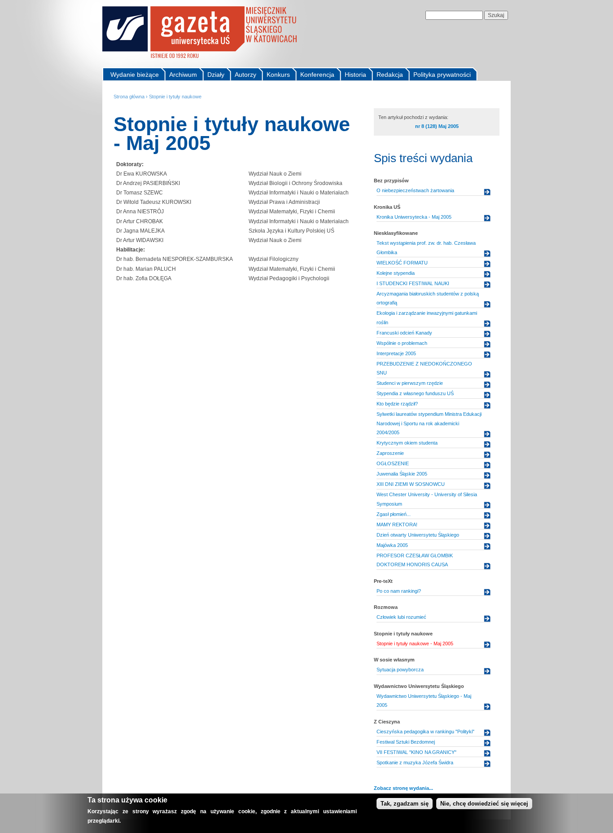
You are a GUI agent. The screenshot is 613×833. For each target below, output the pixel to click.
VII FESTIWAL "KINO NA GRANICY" (416, 752)
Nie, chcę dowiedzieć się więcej (484, 803)
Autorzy (245, 74)
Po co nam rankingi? (399, 591)
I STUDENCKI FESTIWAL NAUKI (413, 283)
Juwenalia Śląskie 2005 (402, 473)
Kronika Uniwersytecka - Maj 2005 (414, 217)
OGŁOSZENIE (393, 463)
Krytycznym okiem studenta (407, 442)
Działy (215, 74)
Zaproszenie (390, 453)
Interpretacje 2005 (396, 353)
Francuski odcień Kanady (404, 332)
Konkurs (278, 74)
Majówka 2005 (392, 545)
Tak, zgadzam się (405, 803)
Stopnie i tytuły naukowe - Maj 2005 (415, 643)
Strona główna (129, 96)
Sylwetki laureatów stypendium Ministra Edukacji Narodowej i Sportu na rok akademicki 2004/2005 (429, 423)
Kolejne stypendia (396, 273)
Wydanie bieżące (134, 74)
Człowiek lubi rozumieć (401, 617)
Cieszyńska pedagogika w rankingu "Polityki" (425, 731)
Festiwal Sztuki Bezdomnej (406, 742)
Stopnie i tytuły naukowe (175, 96)
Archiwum (183, 74)
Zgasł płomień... (394, 514)
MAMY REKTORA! (397, 524)
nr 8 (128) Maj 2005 (437, 126)
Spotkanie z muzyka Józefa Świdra (415, 762)
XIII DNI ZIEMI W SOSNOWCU (411, 484)
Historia (355, 74)
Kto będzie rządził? (397, 403)
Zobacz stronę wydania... (403, 788)
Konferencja (317, 74)
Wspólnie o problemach (402, 343)
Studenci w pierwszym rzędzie (410, 383)
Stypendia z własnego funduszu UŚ (415, 393)
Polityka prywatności (442, 74)
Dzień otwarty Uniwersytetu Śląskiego (418, 535)
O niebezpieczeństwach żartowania (415, 190)
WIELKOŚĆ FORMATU (402, 262)
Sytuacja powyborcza (400, 669)
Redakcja (390, 74)
